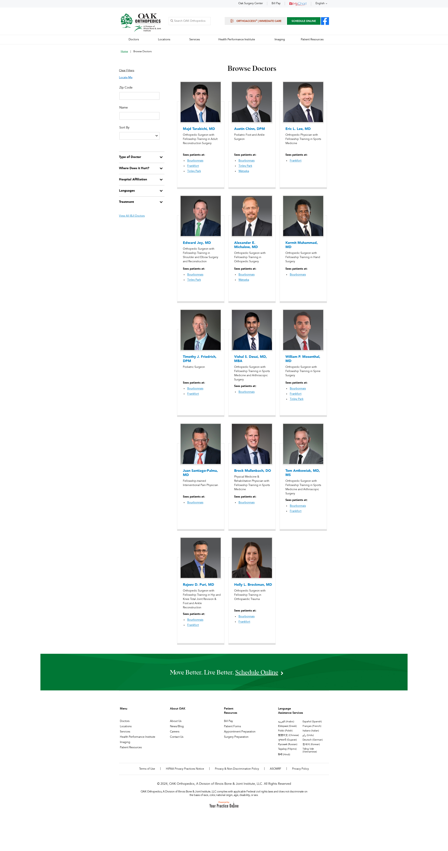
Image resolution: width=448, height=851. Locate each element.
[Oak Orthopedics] (141, 22)
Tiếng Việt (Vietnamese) (310, 750)
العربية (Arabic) (286, 721)
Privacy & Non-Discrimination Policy (237, 769)
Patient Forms (232, 726)
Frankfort (193, 166)
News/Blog (177, 726)
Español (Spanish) (312, 721)
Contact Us (176, 737)
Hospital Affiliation (133, 179)
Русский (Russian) (287, 744)
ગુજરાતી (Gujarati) (287, 740)
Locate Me (125, 77)
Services (125, 731)
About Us (175, 721)
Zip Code (125, 87)
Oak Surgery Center (250, 3)
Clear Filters (126, 70)
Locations (126, 726)
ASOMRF (275, 769)
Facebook (325, 21)
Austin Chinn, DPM (249, 129)
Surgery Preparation (236, 737)
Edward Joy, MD (197, 243)
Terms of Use (147, 769)
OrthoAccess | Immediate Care (258, 21)
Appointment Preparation (239, 731)
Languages (127, 190)
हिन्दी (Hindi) (284, 754)
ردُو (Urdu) (308, 735)
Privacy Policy (300, 769)
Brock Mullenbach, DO (252, 471)
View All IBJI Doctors (132, 216)
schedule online (256, 672)
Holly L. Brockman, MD (253, 585)
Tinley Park (194, 171)
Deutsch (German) (313, 740)
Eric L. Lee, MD (298, 129)
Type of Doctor (130, 157)
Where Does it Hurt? (134, 168)
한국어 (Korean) (311, 744)
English (320, 3)
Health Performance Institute (137, 737)
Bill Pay (276, 3)
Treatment (126, 202)
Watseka (244, 171)
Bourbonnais (195, 160)
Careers (174, 731)
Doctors (125, 721)
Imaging (125, 742)
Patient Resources (131, 747)
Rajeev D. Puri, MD (198, 585)
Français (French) (312, 726)
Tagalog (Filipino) (287, 749)
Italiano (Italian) (311, 731)
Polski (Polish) (285, 731)
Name (123, 107)
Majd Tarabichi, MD (199, 129)
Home (124, 51)
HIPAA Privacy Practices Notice (185, 769)
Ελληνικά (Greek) (287, 726)
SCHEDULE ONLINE (304, 21)
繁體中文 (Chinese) (288, 735)
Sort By (124, 127)
